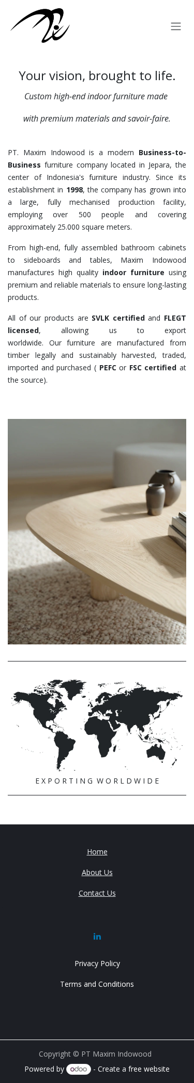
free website (149, 1069)
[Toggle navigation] (176, 26)
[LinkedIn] (97, 936)
